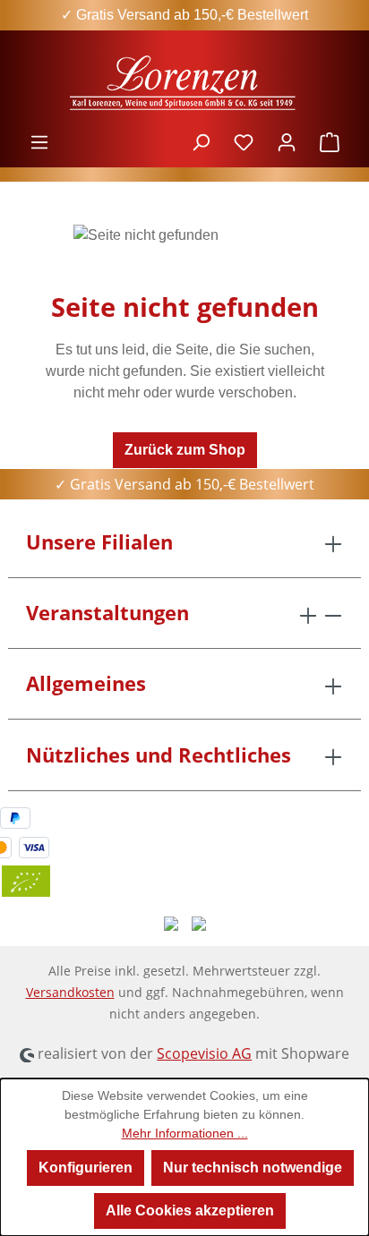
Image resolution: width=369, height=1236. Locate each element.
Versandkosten (70, 992)
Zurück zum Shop (184, 449)
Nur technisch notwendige (252, 1167)
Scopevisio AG (204, 1053)
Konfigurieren (86, 1167)
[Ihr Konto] (286, 142)
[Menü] (39, 142)
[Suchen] (200, 142)
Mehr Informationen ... (185, 1133)
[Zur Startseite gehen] (184, 81)
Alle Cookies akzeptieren (190, 1210)
